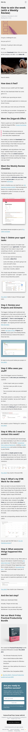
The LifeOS (4, 297)
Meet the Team (5, 729)
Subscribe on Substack (14, 722)
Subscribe (14, 702)
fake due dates (5, 325)
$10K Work (10, 181)
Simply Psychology (21, 125)
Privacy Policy (17, 730)
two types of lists (10, 330)
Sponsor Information (14, 729)
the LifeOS (4, 362)
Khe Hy (3, 2)
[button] (25, 729)
